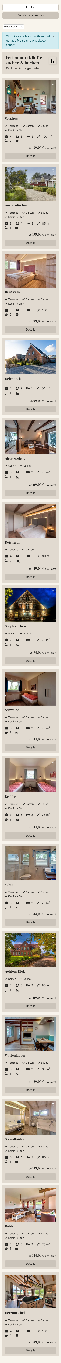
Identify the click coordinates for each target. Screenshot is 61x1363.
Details (30, 156)
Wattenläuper (15, 1055)
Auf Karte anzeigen (30, 15)
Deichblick (13, 378)
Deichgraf (12, 542)
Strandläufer (14, 1139)
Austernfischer (16, 205)
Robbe (9, 1226)
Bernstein (12, 292)
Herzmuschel (15, 1312)
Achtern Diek (15, 971)
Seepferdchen (15, 626)
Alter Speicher (16, 458)
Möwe (9, 884)
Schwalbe (12, 710)
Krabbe (10, 796)
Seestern (11, 118)
